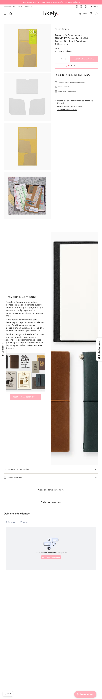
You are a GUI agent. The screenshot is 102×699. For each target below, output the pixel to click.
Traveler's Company (62, 29)
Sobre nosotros (15, 478)
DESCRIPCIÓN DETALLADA (72, 75)
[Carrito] (97, 14)
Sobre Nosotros (9, 6)
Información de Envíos (18, 469)
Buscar (20, 6)
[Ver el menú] (4, 14)
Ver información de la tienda (67, 109)
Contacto (28, 6)
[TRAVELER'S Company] (25, 372)
